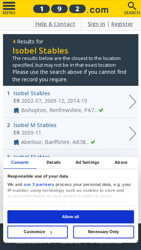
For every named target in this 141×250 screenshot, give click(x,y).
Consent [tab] (20, 162)
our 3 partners (39, 185)
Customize (34, 231)
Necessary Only (103, 231)
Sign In (96, 23)
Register (122, 23)
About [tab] (121, 162)
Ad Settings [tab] (87, 162)
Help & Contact (55, 23)
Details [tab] (54, 162)
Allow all (70, 216)
